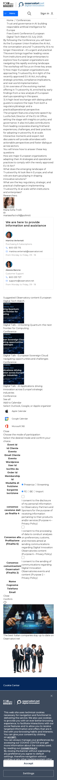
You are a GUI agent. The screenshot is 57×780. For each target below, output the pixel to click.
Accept (28, 763)
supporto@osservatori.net (21, 281)
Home (10, 20)
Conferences (23, 20)
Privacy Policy (29, 523)
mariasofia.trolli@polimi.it (17, 215)
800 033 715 (15, 247)
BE (31, 491)
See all (7, 399)
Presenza (28, 484)
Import (39, 491)
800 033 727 (15, 277)
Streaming (43, 484)
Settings (28, 773)
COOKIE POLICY (29, 748)
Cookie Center (11, 685)
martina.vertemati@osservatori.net (26, 251)
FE (25, 491)
